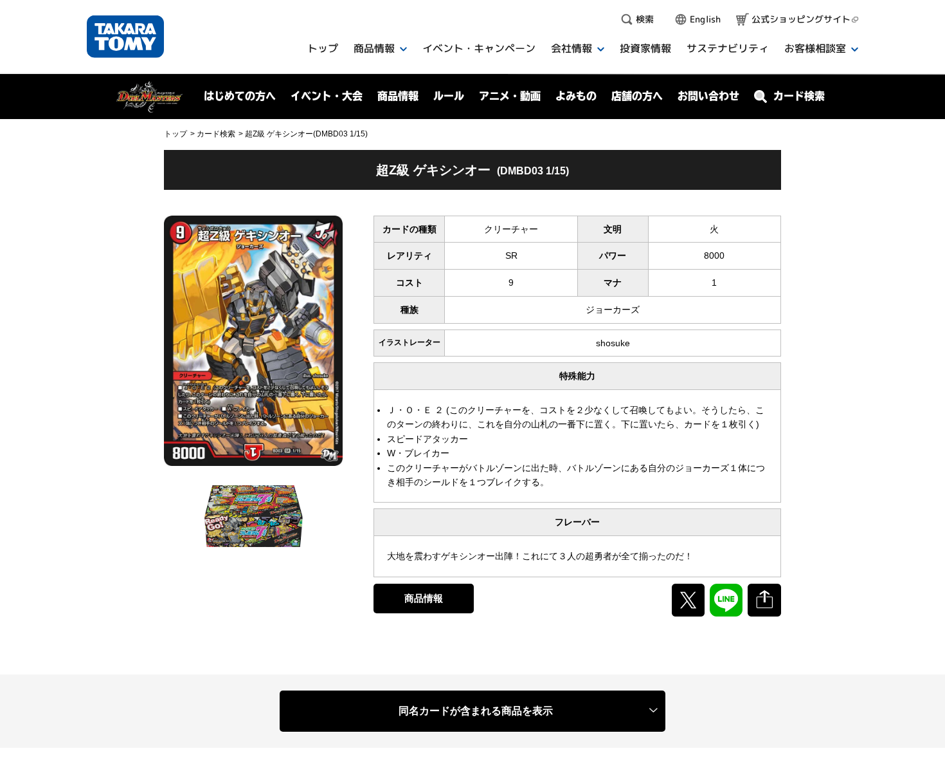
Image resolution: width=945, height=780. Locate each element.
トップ (175, 133)
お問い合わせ (708, 96)
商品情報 (423, 598)
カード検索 (216, 133)
